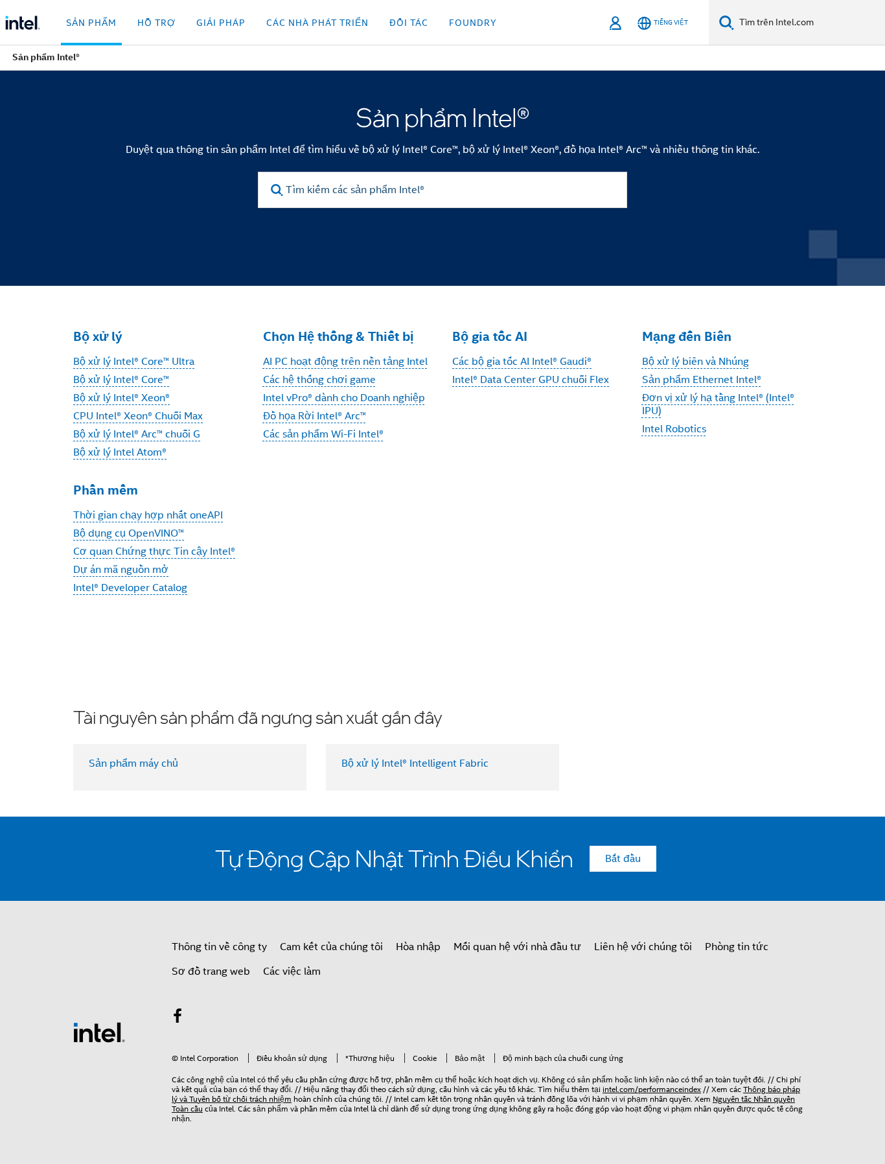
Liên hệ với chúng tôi (643, 946)
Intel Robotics (674, 429)
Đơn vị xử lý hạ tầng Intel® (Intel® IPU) (718, 404)
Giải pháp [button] (221, 23)
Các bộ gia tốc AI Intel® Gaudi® (522, 361)
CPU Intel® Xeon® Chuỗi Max (138, 416)
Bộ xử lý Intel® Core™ (121, 379)
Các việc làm (292, 971)
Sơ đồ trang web (211, 971)
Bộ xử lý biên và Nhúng (695, 361)
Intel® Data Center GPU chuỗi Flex (530, 379)
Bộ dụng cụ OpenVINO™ (128, 533)
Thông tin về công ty (219, 946)
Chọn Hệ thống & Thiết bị (338, 336)
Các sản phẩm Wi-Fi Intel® (323, 434)
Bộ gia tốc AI (489, 336)
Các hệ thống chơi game (319, 379)
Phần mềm (105, 490)
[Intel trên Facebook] (178, 1018)
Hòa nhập (418, 946)
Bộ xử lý (97, 336)
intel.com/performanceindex (652, 1089)
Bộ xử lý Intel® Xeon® (121, 397)
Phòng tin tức (736, 946)
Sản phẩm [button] (91, 23)
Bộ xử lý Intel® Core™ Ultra (133, 361)
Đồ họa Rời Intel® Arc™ (314, 416)
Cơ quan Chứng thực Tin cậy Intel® (154, 551)
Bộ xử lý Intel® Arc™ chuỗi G (136, 434)
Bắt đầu (623, 858)
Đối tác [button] (408, 23)
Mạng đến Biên (686, 336)
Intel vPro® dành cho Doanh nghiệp (344, 397)
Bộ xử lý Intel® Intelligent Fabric (414, 763)
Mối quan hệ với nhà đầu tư (517, 946)
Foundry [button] (473, 23)
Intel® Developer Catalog (130, 587)
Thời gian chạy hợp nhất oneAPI (148, 515)
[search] (277, 190)
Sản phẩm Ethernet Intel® (701, 379)
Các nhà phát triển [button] (317, 23)
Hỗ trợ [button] (156, 23)
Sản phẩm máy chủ (133, 763)
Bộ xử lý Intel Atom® (120, 452)
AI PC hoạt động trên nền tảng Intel (345, 361)
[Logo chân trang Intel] (99, 1031)
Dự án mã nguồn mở (120, 569)
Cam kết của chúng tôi (331, 946)
